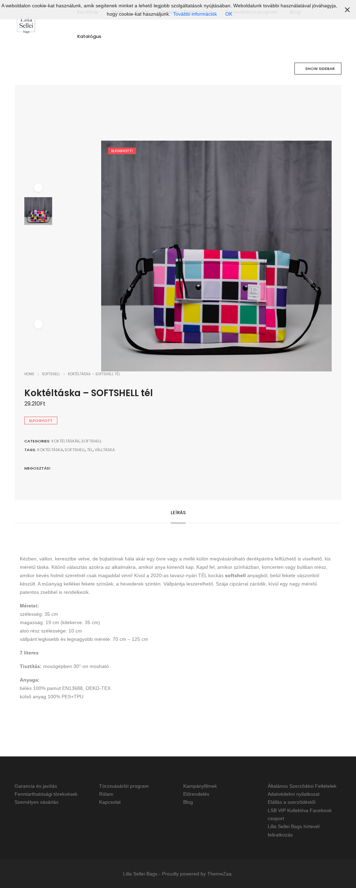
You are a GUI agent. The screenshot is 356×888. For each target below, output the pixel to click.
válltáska (105, 450)
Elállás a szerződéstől (291, 802)
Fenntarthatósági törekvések (46, 794)
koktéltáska (50, 450)
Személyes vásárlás (36, 802)
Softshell (51, 374)
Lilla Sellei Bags (140, 874)
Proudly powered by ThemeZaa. (197, 874)
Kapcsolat (110, 802)
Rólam (106, 794)
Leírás (178, 512)
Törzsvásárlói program (124, 786)
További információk (195, 14)
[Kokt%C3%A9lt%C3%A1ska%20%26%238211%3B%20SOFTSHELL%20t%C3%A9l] (56, 467)
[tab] (178, 512)
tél (90, 450)
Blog (188, 802)
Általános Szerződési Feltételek (302, 786)
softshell (75, 450)
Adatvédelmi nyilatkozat (293, 794)
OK (228, 14)
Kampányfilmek (200, 786)
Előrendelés (196, 794)
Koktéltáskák (65, 441)
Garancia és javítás (36, 786)
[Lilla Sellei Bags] (26, 24)
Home (29, 374)
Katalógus (89, 36)
